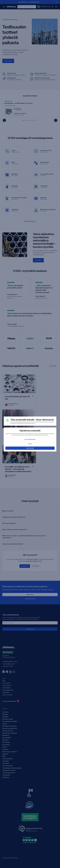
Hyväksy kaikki (30, 448)
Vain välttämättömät (30, 439)
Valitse (30, 443)
